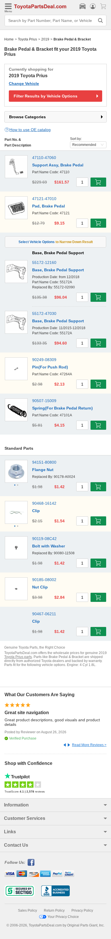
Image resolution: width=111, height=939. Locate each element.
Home (9, 39)
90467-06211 (44, 614)
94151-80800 (44, 462)
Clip (36, 510)
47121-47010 (44, 198)
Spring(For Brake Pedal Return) (62, 408)
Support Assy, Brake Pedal (57, 165)
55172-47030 (44, 313)
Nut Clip (40, 587)
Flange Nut (43, 469)
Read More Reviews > (89, 745)
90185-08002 (44, 579)
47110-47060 (44, 157)
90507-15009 (44, 400)
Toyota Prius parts (18, 657)
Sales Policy (27, 910)
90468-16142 (44, 503)
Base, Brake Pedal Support (58, 270)
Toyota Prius (27, 39)
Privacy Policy (82, 910)
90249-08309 (44, 359)
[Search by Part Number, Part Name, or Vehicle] (100, 20)
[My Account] (92, 6)
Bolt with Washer (48, 546)
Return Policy (54, 910)
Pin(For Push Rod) (50, 367)
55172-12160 (44, 262)
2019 (45, 39)
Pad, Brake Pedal (48, 206)
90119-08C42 (44, 538)
